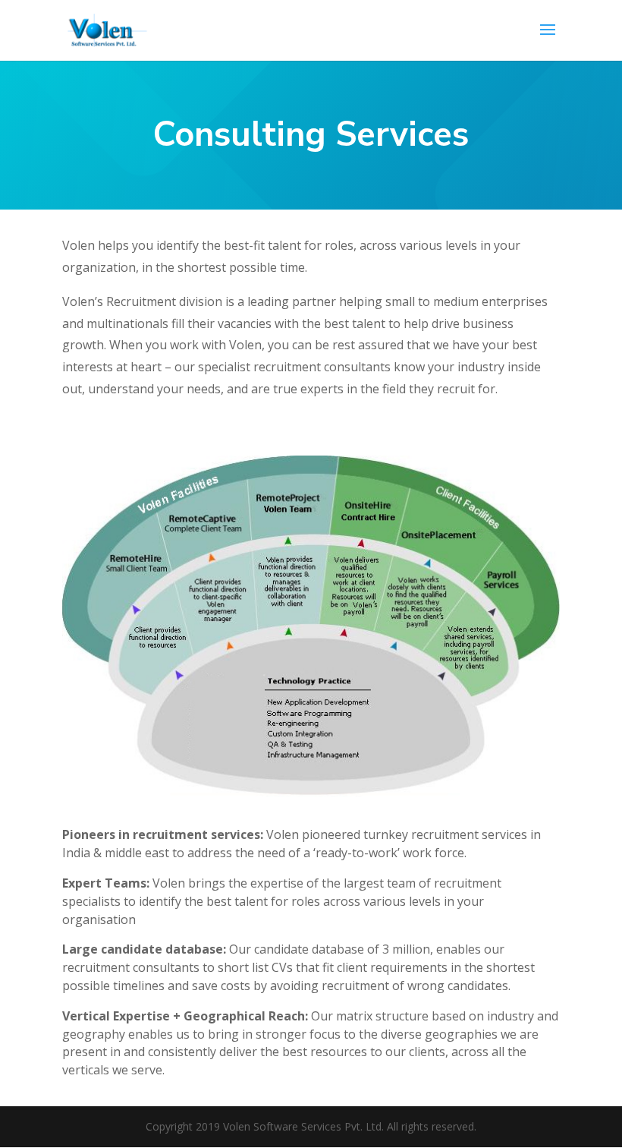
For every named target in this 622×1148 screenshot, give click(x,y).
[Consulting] (311, 793)
